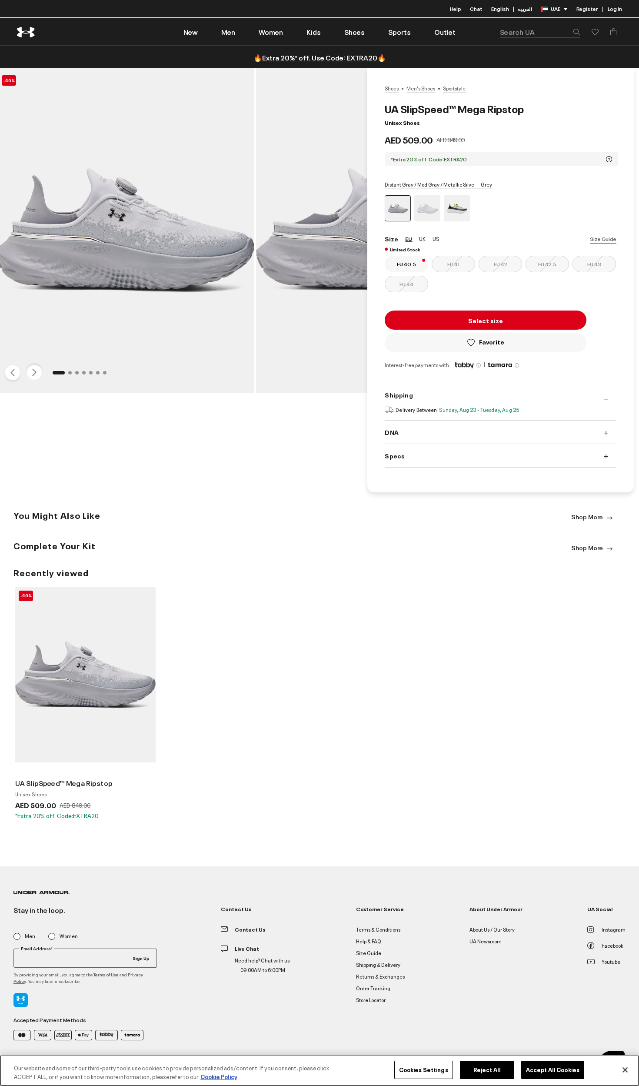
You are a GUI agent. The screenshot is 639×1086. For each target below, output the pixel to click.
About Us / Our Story (492, 929)
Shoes (392, 88)
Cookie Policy (218, 1076)
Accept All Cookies (552, 1069)
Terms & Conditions (378, 929)
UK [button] (422, 238)
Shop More (587, 516)
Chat (476, 8)
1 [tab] (57, 375)
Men (30, 936)
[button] (228, 32)
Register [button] (587, 8)
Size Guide (603, 238)
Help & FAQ (368, 941)
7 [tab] (107, 375)
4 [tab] (86, 375)
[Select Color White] (427, 208)
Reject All (487, 1069)
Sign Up (141, 958)
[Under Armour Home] (26, 32)
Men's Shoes (420, 88)
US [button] (436, 238)
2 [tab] (72, 375)
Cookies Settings (423, 1069)
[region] (319, 1070)
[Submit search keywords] (574, 31)
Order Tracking (373, 988)
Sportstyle (454, 88)
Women (69, 936)
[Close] (625, 1069)
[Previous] (10, 372)
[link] (191, 32)
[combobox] (540, 31)
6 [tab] (100, 375)
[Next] (33, 372)
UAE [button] (555, 8)
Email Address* (37, 948)
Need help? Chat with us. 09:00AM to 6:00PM (263, 964)
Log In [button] (615, 8)
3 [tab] (79, 375)
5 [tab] (93, 375)
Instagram (614, 929)
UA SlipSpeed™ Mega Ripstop (64, 783)
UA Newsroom (485, 941)
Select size (485, 320)
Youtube (611, 961)
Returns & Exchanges (380, 976)
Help (455, 8)
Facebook (612, 945)
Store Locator (371, 999)
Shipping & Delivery (378, 964)
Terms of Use (106, 974)
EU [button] (408, 238)
